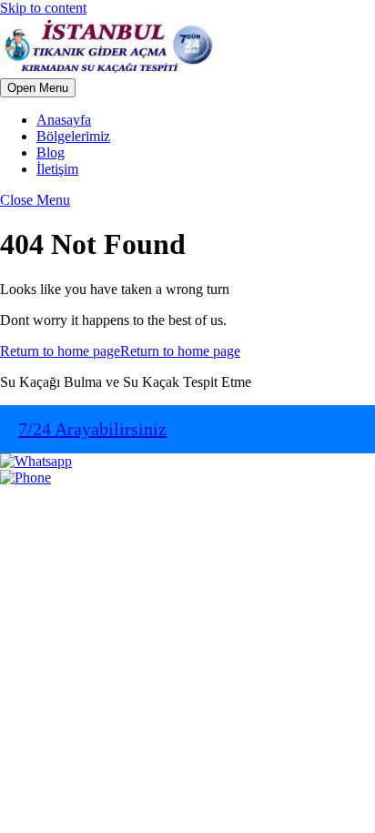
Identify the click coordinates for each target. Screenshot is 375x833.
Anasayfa (63, 119)
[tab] (38, 87)
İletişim (57, 169)
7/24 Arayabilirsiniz (92, 429)
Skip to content (43, 7)
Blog (50, 152)
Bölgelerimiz (73, 136)
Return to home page (120, 351)
